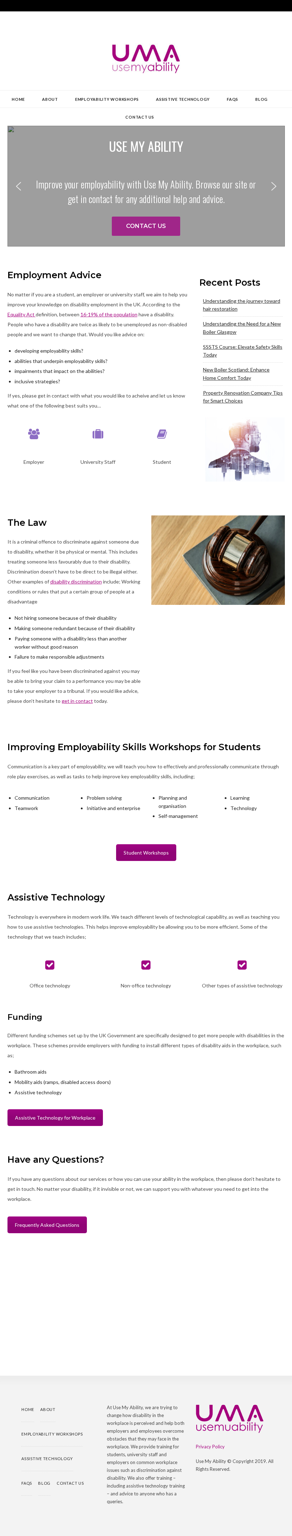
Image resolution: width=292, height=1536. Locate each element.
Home (18, 99)
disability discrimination (76, 581)
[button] (18, 186)
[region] (146, 186)
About (50, 99)
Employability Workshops (107, 99)
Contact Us (139, 117)
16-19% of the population (108, 314)
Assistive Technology (183, 99)
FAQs (232, 99)
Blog (261, 99)
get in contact (77, 701)
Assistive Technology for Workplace (55, 1118)
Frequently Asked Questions (47, 1225)
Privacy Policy (210, 1446)
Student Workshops (146, 853)
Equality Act (21, 314)
